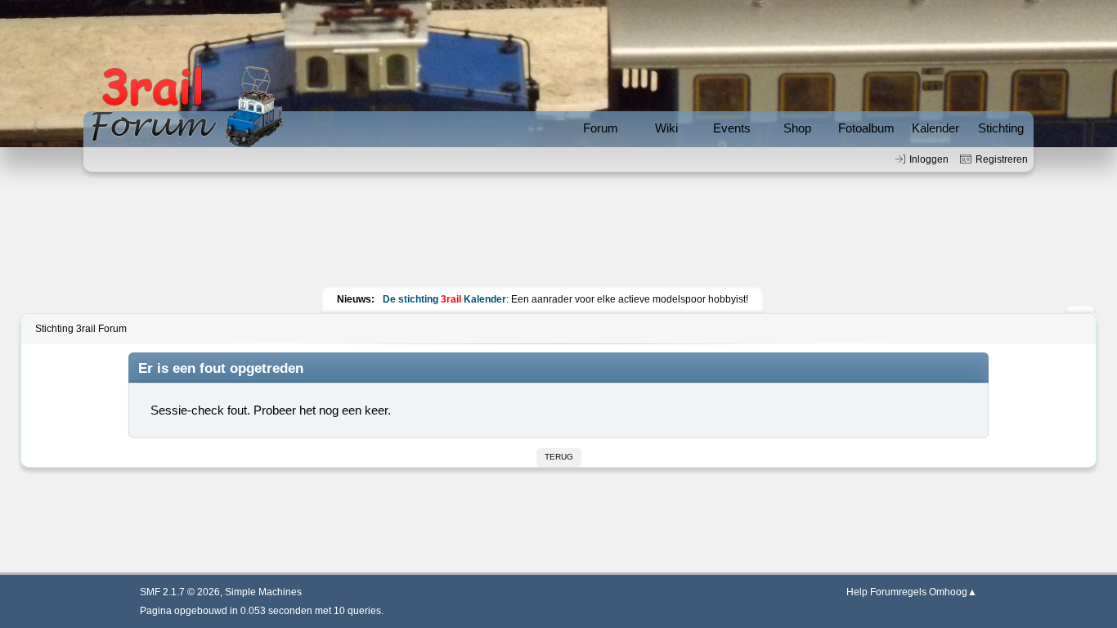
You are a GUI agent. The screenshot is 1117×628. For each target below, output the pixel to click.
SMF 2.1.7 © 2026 (180, 592)
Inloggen (929, 159)
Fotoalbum (866, 128)
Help (857, 592)
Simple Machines (263, 592)
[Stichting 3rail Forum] (184, 106)
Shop (797, 128)
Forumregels (898, 592)
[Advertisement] (558, 233)
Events (732, 128)
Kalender (935, 128)
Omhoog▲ (953, 592)
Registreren (1002, 159)
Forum (600, 128)
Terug (559, 456)
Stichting (1001, 128)
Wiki (666, 128)
